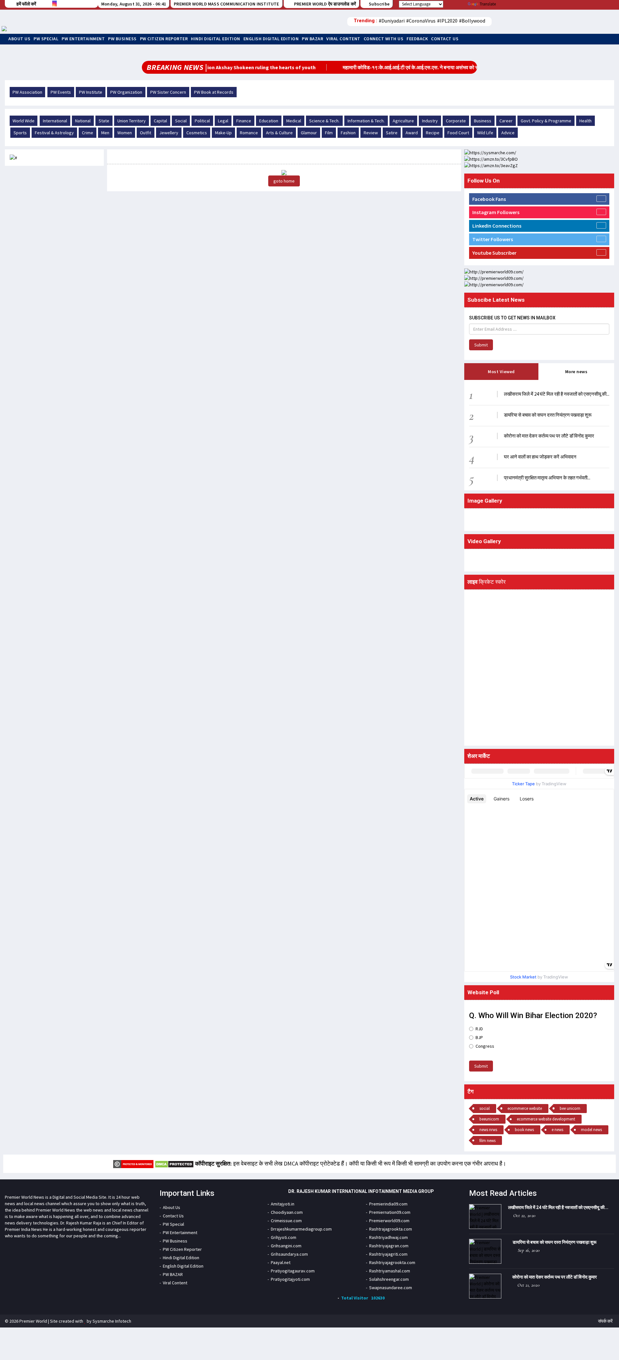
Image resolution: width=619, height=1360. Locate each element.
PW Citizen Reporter (164, 39)
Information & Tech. (366, 121)
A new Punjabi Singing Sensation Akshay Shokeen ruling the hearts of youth (207, 67)
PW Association (27, 92)
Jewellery (168, 133)
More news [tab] (576, 371)
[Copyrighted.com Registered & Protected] (133, 1163)
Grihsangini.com (286, 1246)
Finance (243, 121)
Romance (249, 133)
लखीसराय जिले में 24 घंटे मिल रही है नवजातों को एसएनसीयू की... (556, 394)
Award (412, 133)
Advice (508, 133)
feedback (417, 39)
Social (181, 121)
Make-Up (223, 133)
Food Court (458, 133)
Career (506, 121)
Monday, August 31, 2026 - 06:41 (133, 4)
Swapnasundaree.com (390, 1287)
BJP (479, 1037)
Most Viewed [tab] (501, 371)
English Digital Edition (271, 39)
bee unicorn (570, 1108)
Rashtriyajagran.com (388, 1246)
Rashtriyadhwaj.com (388, 1237)
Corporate (456, 121)
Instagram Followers (495, 212)
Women (124, 133)
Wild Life (485, 133)
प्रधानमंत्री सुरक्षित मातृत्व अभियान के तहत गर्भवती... (547, 478)
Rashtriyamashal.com (389, 1271)
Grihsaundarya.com (289, 1254)
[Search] (580, 22)
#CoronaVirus (421, 20)
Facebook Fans (489, 199)
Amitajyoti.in (282, 1204)
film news (487, 1140)
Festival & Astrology (54, 133)
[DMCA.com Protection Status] (174, 1163)
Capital (160, 121)
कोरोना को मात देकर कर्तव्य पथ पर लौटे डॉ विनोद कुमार (549, 436)
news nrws (488, 1129)
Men (105, 133)
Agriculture (403, 121)
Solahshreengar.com (389, 1279)
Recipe (432, 133)
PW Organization (126, 92)
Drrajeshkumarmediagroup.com (301, 1229)
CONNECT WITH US (384, 39)
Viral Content (343, 39)
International (55, 121)
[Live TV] (562, 22)
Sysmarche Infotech (112, 1321)
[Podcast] (571, 22)
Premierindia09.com (388, 1204)
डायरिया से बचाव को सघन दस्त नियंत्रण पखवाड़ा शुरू (548, 415)
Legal (223, 121)
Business (482, 121)
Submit (481, 345)
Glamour (309, 133)
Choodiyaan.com (287, 1212)
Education (268, 121)
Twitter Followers (492, 239)
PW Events (61, 92)
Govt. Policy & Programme (546, 121)
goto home (284, 181)
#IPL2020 (447, 20)
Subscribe (379, 4)
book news (524, 1129)
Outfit (145, 133)
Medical (293, 121)
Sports (20, 133)
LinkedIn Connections (496, 225)
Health (585, 121)
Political (202, 121)
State (104, 121)
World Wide (23, 121)
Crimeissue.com (286, 1220)
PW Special (46, 39)
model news (591, 1129)
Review (371, 133)
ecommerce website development (546, 1119)
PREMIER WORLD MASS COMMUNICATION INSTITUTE (226, 4)
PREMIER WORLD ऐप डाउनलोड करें (324, 4)
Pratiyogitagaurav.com (293, 1271)
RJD (479, 1029)
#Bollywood (472, 20)
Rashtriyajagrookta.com (392, 1262)
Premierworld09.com (389, 1220)
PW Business (122, 39)
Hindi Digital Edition (215, 39)
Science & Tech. (324, 121)
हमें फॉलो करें (26, 4)
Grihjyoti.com (283, 1237)
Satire (392, 133)
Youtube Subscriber (494, 253)
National (83, 121)
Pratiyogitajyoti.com (290, 1279)
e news (557, 1129)
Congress (485, 1046)
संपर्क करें (605, 1321)
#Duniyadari (392, 20)
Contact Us (444, 39)
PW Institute (90, 92)
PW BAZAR (312, 39)
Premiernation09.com (389, 1212)
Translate (488, 4)
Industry (430, 121)
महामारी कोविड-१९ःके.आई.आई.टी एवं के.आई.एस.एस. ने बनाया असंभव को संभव (393, 67)
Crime (87, 133)
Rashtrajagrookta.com (390, 1229)
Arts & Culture (279, 133)
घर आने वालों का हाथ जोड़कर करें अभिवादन (540, 457)
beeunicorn (489, 1119)
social (484, 1108)
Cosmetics (196, 133)
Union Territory (131, 121)
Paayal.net (280, 1262)
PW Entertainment (83, 39)
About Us (19, 39)
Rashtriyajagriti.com (388, 1254)
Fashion (348, 133)
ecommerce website (524, 1108)
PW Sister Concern (168, 92)
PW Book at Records (213, 92)
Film (329, 133)
